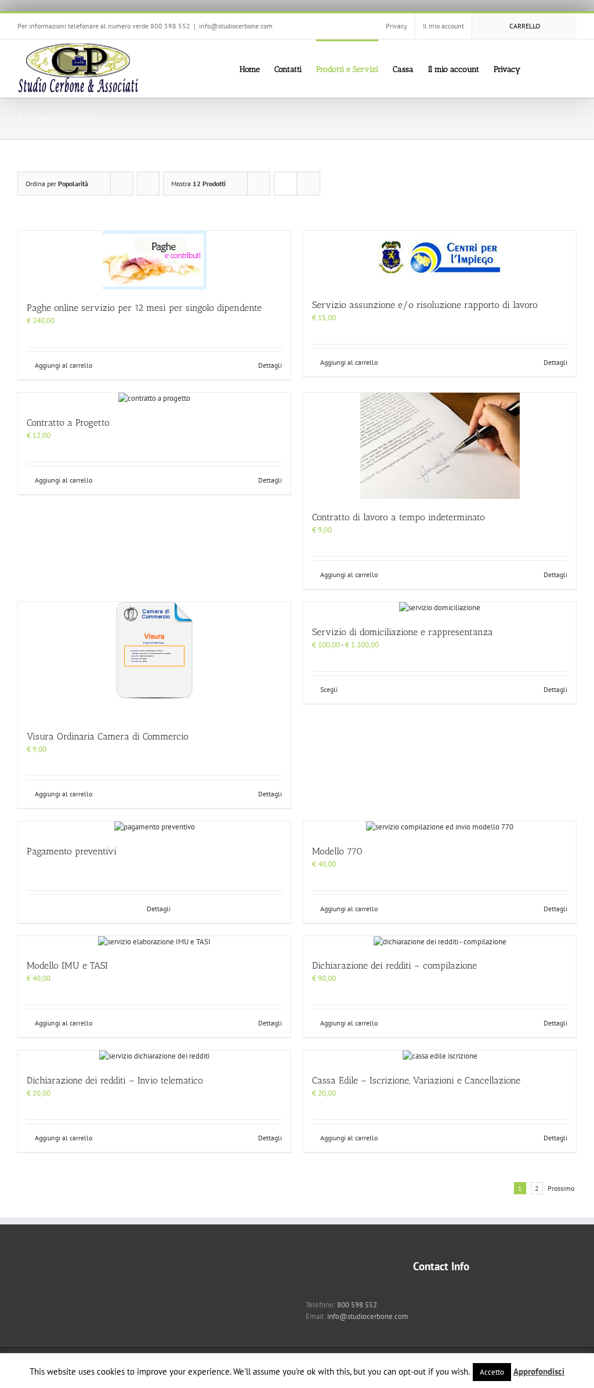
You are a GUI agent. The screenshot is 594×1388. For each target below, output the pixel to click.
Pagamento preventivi (72, 851)
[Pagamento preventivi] (154, 827)
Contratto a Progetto (68, 422)
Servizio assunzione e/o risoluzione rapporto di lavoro (425, 304)
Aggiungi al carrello (63, 365)
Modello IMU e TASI (67, 965)
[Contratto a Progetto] (154, 398)
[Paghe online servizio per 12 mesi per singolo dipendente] (154, 260)
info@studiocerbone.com (236, 25)
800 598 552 (357, 1305)
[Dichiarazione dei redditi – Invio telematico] (154, 1056)
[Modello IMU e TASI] (154, 942)
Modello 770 (337, 851)
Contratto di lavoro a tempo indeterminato (398, 517)
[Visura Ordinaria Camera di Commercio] (154, 660)
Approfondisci (538, 1371)
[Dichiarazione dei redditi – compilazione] (439, 942)
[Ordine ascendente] (148, 183)
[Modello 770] (439, 827)
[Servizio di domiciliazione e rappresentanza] (439, 608)
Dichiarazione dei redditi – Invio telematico (115, 1080)
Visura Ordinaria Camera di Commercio (108, 736)
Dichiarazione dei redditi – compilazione (394, 965)
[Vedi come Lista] (308, 183)
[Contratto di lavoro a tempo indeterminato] (439, 446)
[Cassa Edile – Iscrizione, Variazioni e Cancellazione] (439, 1056)
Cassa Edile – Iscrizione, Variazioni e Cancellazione (416, 1080)
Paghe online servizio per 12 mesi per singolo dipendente (144, 307)
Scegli (329, 689)
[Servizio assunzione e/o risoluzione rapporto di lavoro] (439, 259)
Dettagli (270, 365)
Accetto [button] (492, 1372)
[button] (559, 68)
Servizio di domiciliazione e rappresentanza (402, 631)
